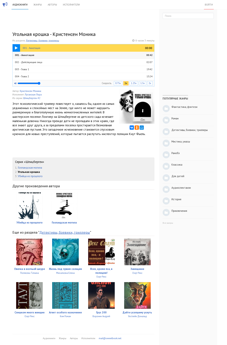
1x (126, 83)
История (176, 199)
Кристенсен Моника (30, 91)
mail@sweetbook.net (110, 338)
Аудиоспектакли (181, 187)
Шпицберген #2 (31, 98)
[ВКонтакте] (132, 127)
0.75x (118, 83)
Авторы (52, 4)
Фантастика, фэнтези (184, 107)
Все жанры (168, 223)
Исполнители (71, 4)
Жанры (38, 4)
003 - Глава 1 (84, 69)
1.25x (134, 83)
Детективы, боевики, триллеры (42, 40)
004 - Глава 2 (84, 76)
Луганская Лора (33, 94)
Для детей (177, 176)
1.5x (142, 83)
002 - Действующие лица (84, 62)
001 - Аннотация (84, 55)
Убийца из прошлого (30, 176)
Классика (176, 164)
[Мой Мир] (142, 127)
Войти (209, 4)
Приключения (179, 210)
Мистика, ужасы (180, 141)
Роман (175, 118)
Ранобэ (175, 153)
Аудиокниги (19, 4)
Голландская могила (30, 167)
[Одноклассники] (137, 127)
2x (150, 83)
